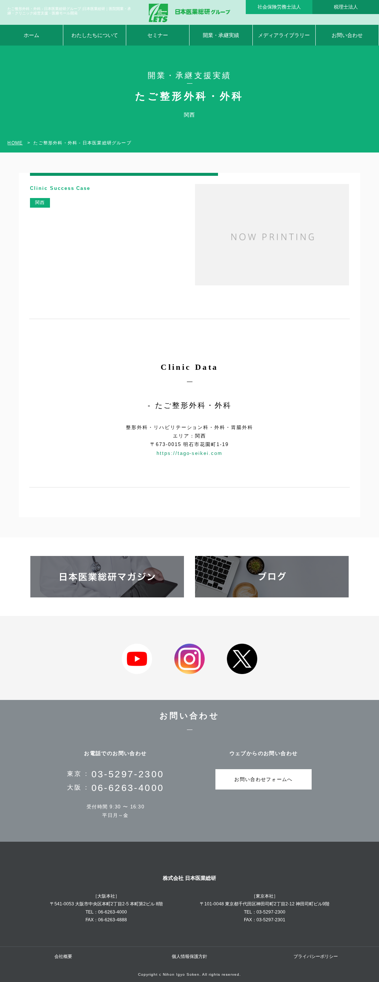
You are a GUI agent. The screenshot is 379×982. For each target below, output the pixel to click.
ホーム (31, 35)
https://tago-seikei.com (189, 453)
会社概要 (63, 956)
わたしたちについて (94, 35)
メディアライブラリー (284, 35)
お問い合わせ (347, 35)
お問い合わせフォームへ (263, 779)
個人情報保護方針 (189, 956)
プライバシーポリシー (316, 956)
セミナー (157, 35)
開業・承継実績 (221, 35)
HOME (15, 143)
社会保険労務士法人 (279, 7)
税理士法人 (346, 7)
